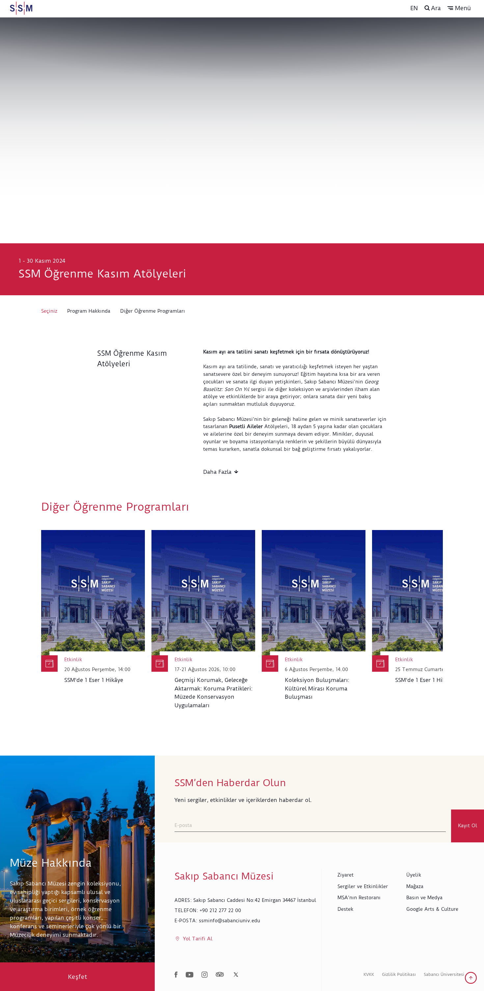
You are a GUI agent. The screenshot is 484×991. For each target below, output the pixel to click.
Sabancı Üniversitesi (444, 974)
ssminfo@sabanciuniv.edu (229, 921)
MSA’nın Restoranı (359, 898)
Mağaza (414, 886)
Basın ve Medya (424, 898)
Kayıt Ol (467, 826)
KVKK (368, 974)
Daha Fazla (217, 472)
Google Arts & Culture (432, 909)
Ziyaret (345, 875)
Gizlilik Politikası (399, 974)
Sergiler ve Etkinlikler (362, 886)
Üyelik (413, 875)
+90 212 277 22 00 (220, 910)
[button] (459, 8)
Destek (345, 909)
